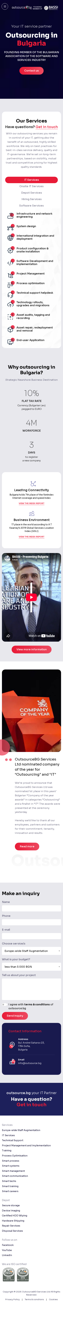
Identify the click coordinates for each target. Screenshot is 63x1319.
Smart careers (10, 1191)
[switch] (4, 1004)
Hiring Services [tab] (31, 199)
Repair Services (11, 1225)
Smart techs (9, 1181)
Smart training (10, 1186)
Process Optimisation (14, 1155)
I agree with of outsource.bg (30, 1006)
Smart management (13, 1171)
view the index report (31, 503)
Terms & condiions (34, 1299)
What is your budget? (16, 959)
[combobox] (31, 951)
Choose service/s (13, 943)
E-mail (6, 929)
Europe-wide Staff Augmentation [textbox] (26, 951)
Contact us (31, 70)
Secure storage (11, 1205)
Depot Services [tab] (31, 192)
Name (6, 902)
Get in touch (47, 127)
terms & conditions (37, 1004)
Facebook (8, 1245)
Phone (6, 916)
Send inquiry (15, 1015)
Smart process (10, 1160)
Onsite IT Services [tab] (31, 186)
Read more (27, 846)
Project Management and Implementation (26, 1145)
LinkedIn (7, 1255)
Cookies (53, 1299)
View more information (31, 649)
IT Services (8, 1135)
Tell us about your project (19, 975)
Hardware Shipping (13, 1220)
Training (6, 1150)
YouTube (7, 1250)
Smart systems (10, 1165)
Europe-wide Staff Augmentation (21, 1130)
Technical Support (12, 1140)
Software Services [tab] (31, 205)
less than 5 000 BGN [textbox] (18, 966)
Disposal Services (12, 1230)
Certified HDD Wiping (14, 1215)
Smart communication (15, 1176)
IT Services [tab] (31, 180)
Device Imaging (11, 1210)
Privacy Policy (12, 1299)
